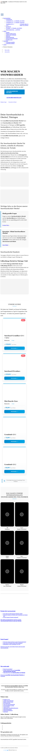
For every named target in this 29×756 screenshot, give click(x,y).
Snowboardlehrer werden (8, 705)
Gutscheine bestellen (10, 42)
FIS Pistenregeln (6, 703)
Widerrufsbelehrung (7, 709)
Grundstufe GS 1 (10, 434)
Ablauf (4, 31)
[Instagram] (6, 750)
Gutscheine (5, 41)
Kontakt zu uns (9, 39)
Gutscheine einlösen (10, 43)
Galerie (4, 44)
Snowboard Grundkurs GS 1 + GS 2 (14, 337)
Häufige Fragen (3, 102)
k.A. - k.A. (7, 50)
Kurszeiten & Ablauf (12, 102)
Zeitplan (7, 32)
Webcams (8, 36)
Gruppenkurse (9, 19)
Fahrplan (4, 720)
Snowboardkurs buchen (12, 92)
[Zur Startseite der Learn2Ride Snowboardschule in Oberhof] (8, 12)
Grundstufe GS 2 (10, 464)
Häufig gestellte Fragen (11, 33)
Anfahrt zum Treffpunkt (11, 34)
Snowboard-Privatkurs (12, 371)
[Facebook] (4, 750)
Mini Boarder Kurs (11, 401)
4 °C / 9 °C (7, 51)
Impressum (5, 711)
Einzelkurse (8, 26)
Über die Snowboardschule (12, 38)
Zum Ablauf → (5, 245)
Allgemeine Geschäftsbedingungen (10, 708)
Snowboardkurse (6, 18)
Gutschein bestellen (14, 97)
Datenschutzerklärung (8, 710)
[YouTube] (7, 750)
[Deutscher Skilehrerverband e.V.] (5, 744)
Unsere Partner (6, 706)
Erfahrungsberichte (10, 37)
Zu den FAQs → (6, 225)
